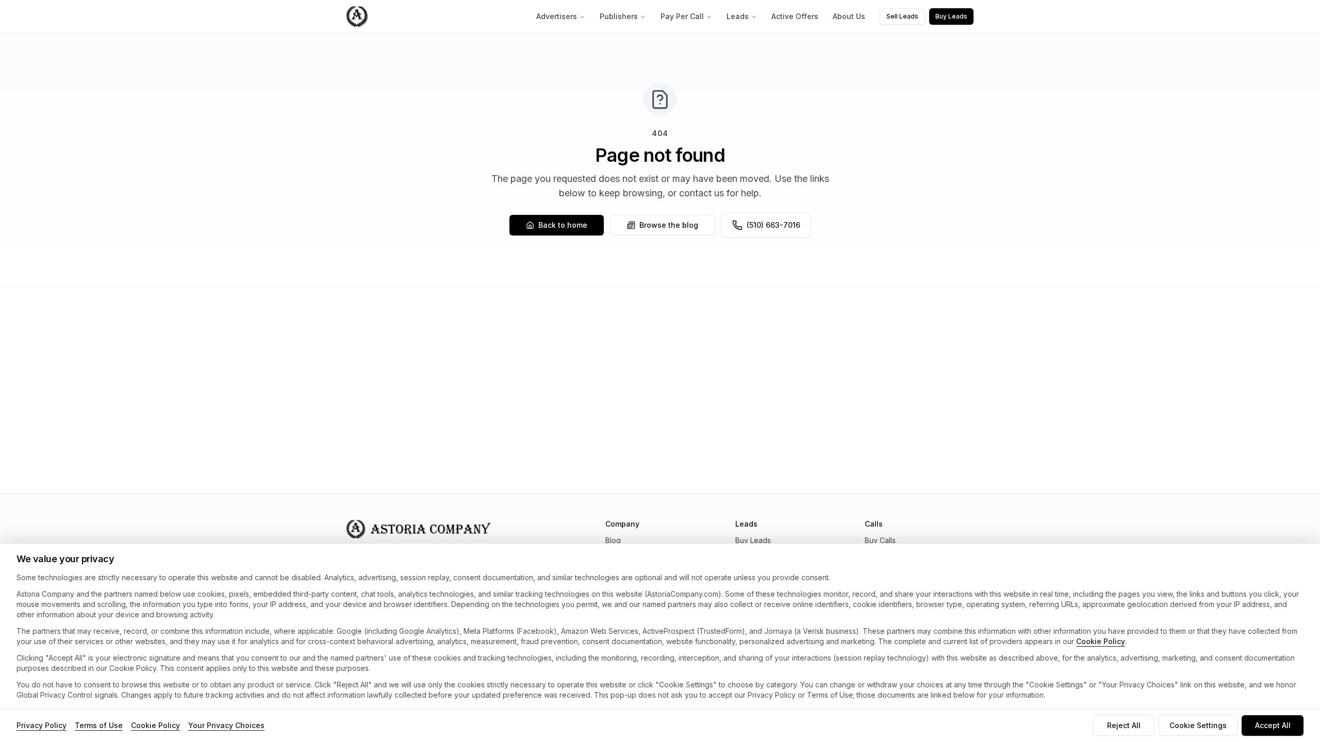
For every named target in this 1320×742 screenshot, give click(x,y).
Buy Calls (880, 540)
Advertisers (556, 16)
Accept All (1273, 725)
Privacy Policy (41, 725)
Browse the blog (668, 225)
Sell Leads (902, 16)
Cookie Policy (1100, 641)
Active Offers (794, 16)
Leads (738, 16)
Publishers (619, 16)
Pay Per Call (682, 16)
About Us (849, 16)
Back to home (562, 225)
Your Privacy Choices (226, 725)
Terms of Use (99, 725)
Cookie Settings (1198, 725)
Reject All (1124, 725)
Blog (613, 540)
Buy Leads (951, 16)
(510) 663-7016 (773, 225)
